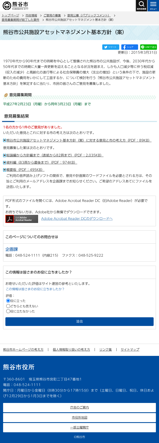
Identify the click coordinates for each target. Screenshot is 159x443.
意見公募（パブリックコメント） (89, 15)
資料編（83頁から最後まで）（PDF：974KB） (41, 162)
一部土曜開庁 (79, 427)
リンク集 (105, 349)
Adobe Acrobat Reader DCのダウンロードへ (77, 218)
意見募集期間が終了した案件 (20, 19)
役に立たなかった (22, 311)
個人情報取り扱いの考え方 (71, 349)
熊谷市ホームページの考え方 (23, 349)
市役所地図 (79, 417)
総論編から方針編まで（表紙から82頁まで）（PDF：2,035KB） (55, 155)
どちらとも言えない (24, 306)
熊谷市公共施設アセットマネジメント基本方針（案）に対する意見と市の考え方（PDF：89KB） (79, 140)
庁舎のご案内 (79, 407)
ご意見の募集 (52, 15)
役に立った (18, 300)
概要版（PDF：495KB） (25, 169)
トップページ (10, 15)
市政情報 (31, 15)
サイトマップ (130, 349)
